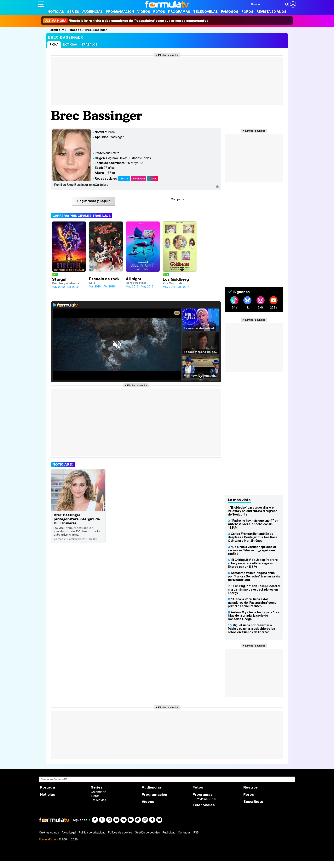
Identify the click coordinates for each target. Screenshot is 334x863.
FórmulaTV (56, 30)
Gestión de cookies (147, 832)
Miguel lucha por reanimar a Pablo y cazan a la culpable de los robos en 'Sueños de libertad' (251, 628)
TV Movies (98, 800)
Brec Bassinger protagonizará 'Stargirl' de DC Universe (77, 519)
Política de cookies (120, 832)
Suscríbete (253, 801)
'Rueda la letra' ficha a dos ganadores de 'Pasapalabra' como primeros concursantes (252, 602)
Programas (179, 11)
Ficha (54, 44)
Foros (247, 11)
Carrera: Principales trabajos (82, 215)
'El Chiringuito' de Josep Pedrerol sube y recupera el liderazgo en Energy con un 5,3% (253, 563)
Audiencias (92, 11)
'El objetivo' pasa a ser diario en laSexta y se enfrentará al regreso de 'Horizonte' (252, 511)
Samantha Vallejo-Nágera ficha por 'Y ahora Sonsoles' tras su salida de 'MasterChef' (254, 576)
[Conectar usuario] (293, 4)
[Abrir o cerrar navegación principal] (41, 4)
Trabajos (89, 44)
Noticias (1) (63, 464)
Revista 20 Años (271, 11)
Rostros (250, 787)
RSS (196, 832)
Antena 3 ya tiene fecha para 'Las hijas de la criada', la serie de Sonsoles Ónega (253, 615)
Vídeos (143, 11)
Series (73, 11)
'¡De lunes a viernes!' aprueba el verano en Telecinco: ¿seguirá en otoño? (252, 550)
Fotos (159, 11)
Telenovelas (205, 11)
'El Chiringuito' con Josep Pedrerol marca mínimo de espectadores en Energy (254, 589)
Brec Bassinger (96, 30)
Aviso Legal (69, 832)
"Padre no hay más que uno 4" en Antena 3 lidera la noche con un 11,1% (253, 524)
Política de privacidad (92, 832)
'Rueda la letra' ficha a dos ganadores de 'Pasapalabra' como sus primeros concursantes (126, 20)
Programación (120, 11)
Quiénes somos (49, 832)
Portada (47, 787)
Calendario (98, 791)
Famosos (229, 11)
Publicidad (169, 832)
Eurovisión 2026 (204, 799)
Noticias (56, 11)
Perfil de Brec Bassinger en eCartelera (81, 184)
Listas (95, 796)
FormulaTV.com (48, 839)
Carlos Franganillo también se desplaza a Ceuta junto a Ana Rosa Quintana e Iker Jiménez (252, 537)
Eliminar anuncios (168, 55)
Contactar (184, 832)
